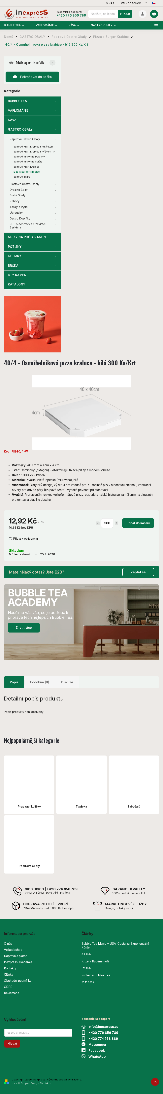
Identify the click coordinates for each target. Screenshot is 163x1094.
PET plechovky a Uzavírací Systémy (28, 225)
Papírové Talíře (21, 176)
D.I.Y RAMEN (17, 275)
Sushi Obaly (17, 195)
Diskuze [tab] (67, 682)
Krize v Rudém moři (95, 961)
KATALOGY (16, 284)
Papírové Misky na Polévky (28, 156)
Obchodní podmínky (18, 981)
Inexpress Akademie (18, 962)
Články (8, 974)
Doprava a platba (15, 956)
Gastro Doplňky (20, 218)
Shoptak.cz (45, 1083)
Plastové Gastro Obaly (24, 184)
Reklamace (11, 993)
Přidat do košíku (138, 523)
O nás (110, 3)
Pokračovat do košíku (36, 77)
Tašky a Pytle (19, 207)
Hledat (125, 14)
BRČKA (13, 266)
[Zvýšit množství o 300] (116, 523)
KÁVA (12, 120)
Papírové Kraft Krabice (26, 166)
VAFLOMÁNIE (18, 110)
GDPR (8, 987)
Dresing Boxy (19, 189)
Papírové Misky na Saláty (27, 161)
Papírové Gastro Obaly (25, 139)
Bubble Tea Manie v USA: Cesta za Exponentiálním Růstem (116, 945)
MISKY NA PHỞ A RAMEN (27, 237)
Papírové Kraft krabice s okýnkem (32, 146)
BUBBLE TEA (17, 101)
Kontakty (10, 968)
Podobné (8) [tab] (39, 682)
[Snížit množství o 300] (98, 523)
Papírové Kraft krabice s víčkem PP (33, 151)
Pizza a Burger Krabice (26, 171)
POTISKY (14, 247)
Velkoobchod (131, 3)
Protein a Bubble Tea (96, 975)
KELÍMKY (14, 256)
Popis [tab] (14, 682)
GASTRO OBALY (20, 129)
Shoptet (25, 1083)
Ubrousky (16, 212)
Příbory (14, 201)
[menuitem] (17, 25)
